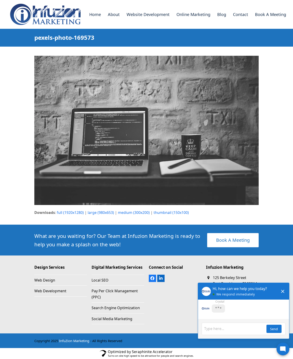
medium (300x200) (134, 212)
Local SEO (100, 280)
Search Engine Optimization (116, 307)
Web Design (44, 280)
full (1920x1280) (70, 212)
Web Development (50, 290)
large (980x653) (101, 212)
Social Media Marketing (112, 318)
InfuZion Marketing (74, 340)
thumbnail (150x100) (171, 212)
